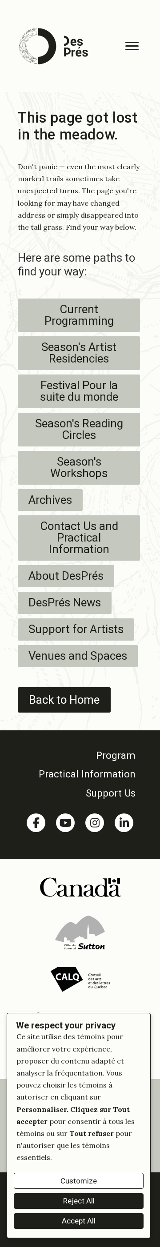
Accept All (79, 1220)
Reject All (79, 1200)
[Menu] (132, 46)
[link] (80, 755)
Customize (78, 1180)
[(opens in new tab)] (80, 886)
